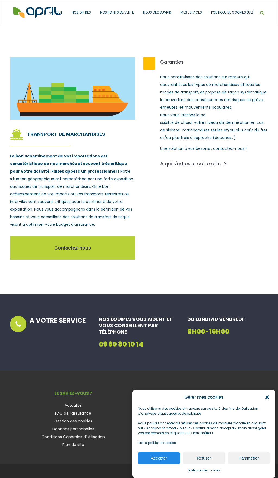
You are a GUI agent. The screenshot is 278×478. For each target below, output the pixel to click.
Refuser (204, 458)
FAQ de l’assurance (73, 413)
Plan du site (73, 444)
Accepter (159, 458)
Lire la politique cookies (157, 442)
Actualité (73, 405)
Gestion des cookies (73, 421)
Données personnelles (73, 429)
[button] (267, 397)
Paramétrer (249, 458)
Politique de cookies (204, 470)
